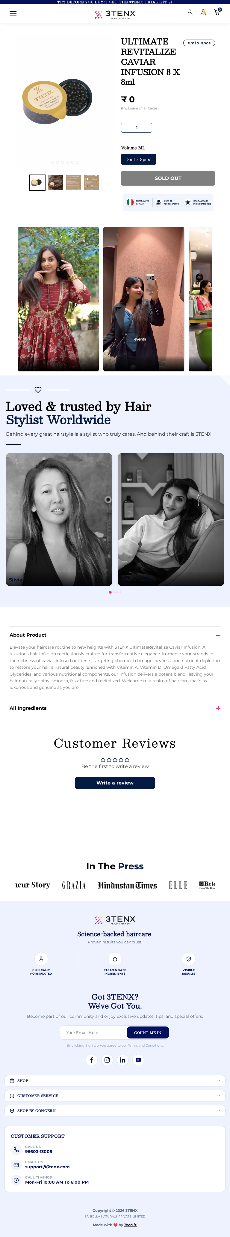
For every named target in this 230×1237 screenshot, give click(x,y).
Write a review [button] (115, 783)
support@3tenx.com (47, 1167)
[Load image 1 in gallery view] (37, 182)
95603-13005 (38, 1151)
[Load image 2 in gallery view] (55, 182)
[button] (13, 13)
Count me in (148, 1032)
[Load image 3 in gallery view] (73, 182)
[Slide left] (21, 183)
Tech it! (130, 1225)
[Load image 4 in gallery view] (91, 182)
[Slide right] (108, 183)
